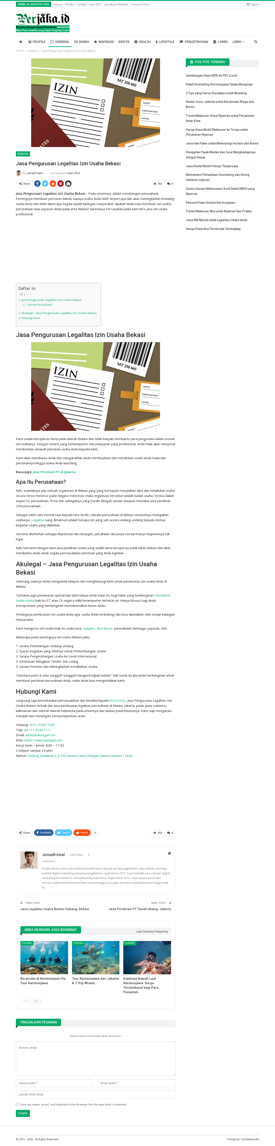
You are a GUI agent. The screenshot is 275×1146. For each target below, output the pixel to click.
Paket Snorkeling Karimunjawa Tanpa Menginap (219, 84)
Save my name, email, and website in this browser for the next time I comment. (73, 1104)
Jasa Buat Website (116, 4)
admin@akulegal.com (40, 735)
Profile (69, 4)
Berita (124, 42)
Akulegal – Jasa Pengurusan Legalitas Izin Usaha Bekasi (58, 313)
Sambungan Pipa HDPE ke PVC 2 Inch (211, 75)
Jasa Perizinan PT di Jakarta (54, 472)
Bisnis (84, 42)
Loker (223, 42)
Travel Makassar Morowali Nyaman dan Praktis (219, 211)
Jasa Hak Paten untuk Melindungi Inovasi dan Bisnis (222, 143)
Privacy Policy (140, 4)
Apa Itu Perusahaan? (40, 305)
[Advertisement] (96, 250)
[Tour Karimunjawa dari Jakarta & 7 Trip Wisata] (96, 957)
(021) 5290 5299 (42, 725)
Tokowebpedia (250, 1139)
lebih (237, 42)
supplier (89, 628)
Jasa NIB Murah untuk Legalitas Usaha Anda (216, 220)
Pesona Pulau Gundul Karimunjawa (210, 202)
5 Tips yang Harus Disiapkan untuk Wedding (216, 93)
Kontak (81, 4)
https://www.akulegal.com (43, 740)
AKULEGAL (118, 700)
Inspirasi (106, 42)
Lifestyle (166, 42)
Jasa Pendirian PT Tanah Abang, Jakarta (139, 909)
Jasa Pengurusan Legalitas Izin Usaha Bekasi (51, 300)
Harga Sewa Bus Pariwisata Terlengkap (213, 229)
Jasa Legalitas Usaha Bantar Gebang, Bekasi (54, 909)
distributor (104, 628)
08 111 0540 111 (37, 730)
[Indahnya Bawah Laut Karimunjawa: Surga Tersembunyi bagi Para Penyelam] (147, 957)
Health (145, 42)
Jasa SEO (95, 4)
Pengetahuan (196, 42)
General (62, 42)
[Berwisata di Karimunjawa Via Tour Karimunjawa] (44, 957)
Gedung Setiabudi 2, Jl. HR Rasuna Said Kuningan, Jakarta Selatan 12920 (80, 755)
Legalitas (37, 520)
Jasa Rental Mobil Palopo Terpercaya (212, 166)
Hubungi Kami (30, 318)
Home (58, 4)
